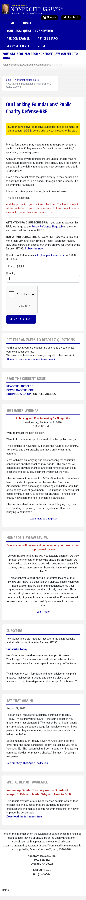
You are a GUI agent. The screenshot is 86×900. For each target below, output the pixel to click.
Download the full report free (24, 816)
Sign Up (25, 394)
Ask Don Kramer (18, 38)
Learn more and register (43, 518)
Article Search (48, 38)
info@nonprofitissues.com (50, 255)
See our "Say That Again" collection (27, 762)
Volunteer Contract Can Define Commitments (26, 64)
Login (10, 394)
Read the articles (19, 386)
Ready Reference (18, 46)
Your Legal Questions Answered (30, 31)
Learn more (43, 611)
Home (10, 23)
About (26, 23)
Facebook (73, 17)
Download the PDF (20, 390)
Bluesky (51, 17)
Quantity (11, 273)
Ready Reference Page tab (47, 226)
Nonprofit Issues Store (27, 80)
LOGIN (28, 130)
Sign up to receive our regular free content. (31, 359)
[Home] (39, 9)
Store (41, 46)
